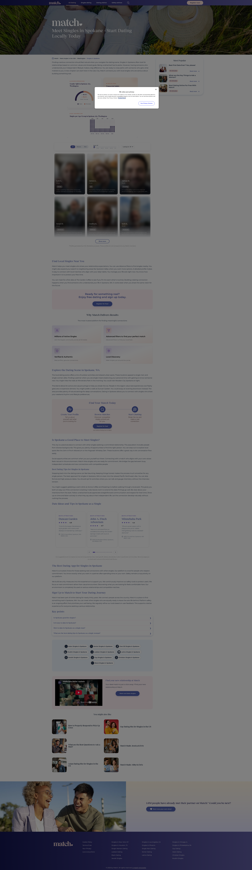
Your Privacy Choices (146, 103)
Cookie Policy (122, 98)
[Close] (156, 89)
